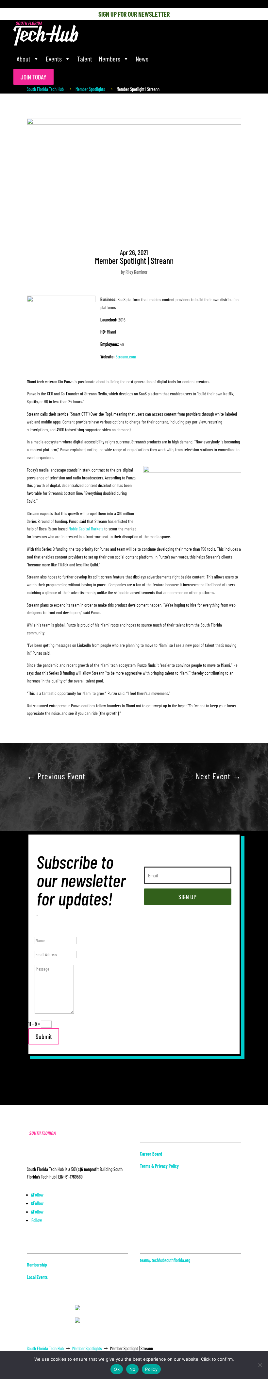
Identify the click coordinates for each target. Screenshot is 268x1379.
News (142, 59)
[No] (260, 1365)
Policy (151, 1369)
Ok (117, 1369)
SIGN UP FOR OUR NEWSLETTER (134, 14)
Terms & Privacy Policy (159, 1166)
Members (109, 59)
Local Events (37, 1277)
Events (54, 59)
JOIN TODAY (33, 77)
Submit (44, 1036)
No (132, 1369)
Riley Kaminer (136, 272)
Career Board (151, 1154)
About (23, 59)
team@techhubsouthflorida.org (165, 1260)
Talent (84, 59)
